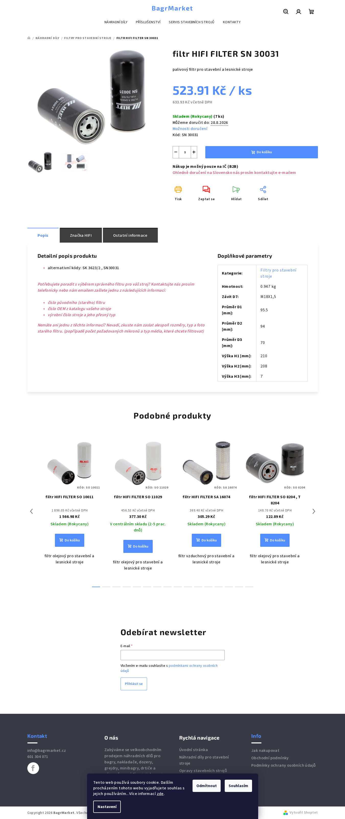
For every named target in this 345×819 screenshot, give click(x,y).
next (314, 511)
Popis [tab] (43, 235)
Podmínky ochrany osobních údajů (283, 765)
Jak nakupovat (265, 750)
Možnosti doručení (190, 129)
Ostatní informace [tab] (130, 235)
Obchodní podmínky (270, 758)
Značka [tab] (81, 235)
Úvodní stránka (193, 750)
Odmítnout (206, 786)
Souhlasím (238, 786)
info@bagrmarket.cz (46, 750)
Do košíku (264, 152)
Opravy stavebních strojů (203, 771)
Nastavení (107, 807)
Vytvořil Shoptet (304, 812)
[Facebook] (33, 768)
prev (31, 511)
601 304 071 (37, 756)
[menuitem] (116, 22)
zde (160, 794)
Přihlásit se (134, 683)
